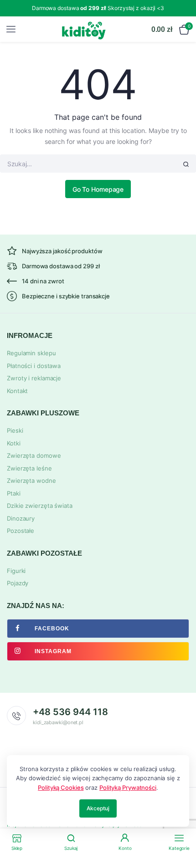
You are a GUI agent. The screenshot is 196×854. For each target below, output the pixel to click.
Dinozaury (21, 518)
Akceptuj (98, 808)
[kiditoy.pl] (84, 29)
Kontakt (17, 390)
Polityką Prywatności (127, 787)
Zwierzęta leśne (29, 468)
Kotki (14, 443)
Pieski (15, 430)
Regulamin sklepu (31, 353)
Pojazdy (17, 583)
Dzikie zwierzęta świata (39, 505)
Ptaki (14, 493)
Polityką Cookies (60, 787)
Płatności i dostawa (34, 365)
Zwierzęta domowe (34, 455)
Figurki (16, 570)
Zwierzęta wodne (31, 480)
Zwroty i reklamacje (34, 378)
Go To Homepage (98, 189)
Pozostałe (20, 530)
